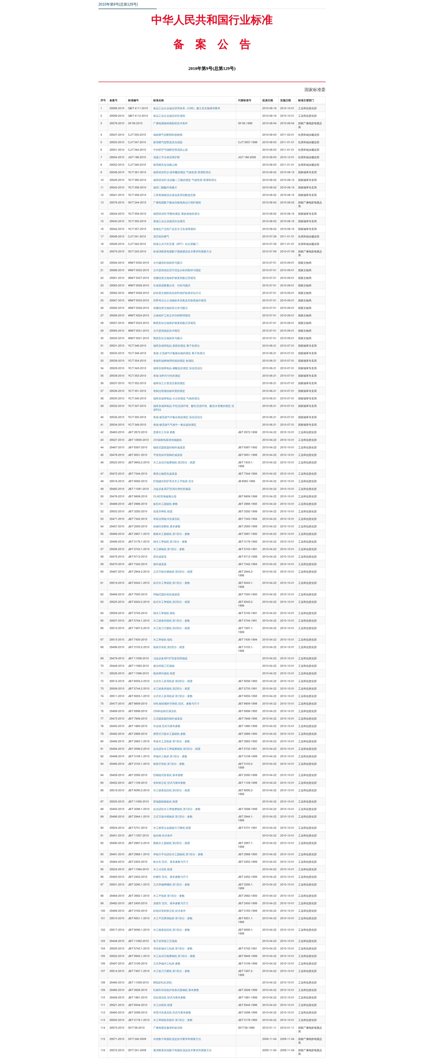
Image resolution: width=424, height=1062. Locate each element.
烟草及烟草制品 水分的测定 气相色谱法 (176, 398)
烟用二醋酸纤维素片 (165, 187)
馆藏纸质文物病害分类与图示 (170, 308)
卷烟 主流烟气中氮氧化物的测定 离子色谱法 (179, 353)
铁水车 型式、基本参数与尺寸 (170, 861)
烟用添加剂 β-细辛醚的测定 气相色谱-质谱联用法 (182, 172)
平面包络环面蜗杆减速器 (167, 455)
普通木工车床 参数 (164, 432)
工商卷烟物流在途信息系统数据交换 (174, 195)
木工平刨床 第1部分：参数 (169, 895)
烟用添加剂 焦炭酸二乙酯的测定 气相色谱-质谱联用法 (184, 180)
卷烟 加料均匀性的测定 (166, 375)
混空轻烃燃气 (161, 236)
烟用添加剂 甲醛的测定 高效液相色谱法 (176, 213)
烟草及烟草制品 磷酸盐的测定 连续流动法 (177, 368)
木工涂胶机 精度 (162, 1005)
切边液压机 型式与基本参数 (169, 997)
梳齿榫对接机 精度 (164, 673)
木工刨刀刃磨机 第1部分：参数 (171, 971)
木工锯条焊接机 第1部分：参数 (171, 620)
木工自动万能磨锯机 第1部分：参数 (174, 956)
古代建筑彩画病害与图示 (167, 262)
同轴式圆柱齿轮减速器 (166, 594)
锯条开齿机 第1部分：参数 (169, 763)
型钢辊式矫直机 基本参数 (168, 775)
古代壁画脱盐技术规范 (166, 330)
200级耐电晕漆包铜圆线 (167, 440)
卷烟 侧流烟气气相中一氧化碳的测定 (174, 424)
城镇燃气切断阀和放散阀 (167, 134)
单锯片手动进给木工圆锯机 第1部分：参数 (178, 854)
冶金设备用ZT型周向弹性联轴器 (172, 489)
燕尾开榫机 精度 (162, 511)
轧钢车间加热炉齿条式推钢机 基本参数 (176, 990)
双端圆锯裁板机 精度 (165, 801)
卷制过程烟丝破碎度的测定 (169, 391)
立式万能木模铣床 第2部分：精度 (173, 571)
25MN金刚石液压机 (164, 711)
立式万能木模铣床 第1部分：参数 (173, 816)
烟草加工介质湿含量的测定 (169, 383)
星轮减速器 (160, 556)
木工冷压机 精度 (162, 869)
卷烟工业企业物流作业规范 (169, 221)
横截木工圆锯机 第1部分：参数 (171, 534)
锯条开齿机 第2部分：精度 (169, 647)
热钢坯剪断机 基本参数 (166, 526)
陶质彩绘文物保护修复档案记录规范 (174, 323)
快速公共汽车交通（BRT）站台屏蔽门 (175, 244)
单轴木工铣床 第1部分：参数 (170, 756)
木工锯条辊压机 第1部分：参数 (171, 929)
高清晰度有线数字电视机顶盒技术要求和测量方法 (182, 1050)
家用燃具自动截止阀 (165, 164)
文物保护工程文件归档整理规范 (171, 315)
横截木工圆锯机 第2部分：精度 (171, 843)
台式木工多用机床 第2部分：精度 (173, 681)
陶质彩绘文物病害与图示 (167, 338)
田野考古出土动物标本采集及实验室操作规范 (179, 300)
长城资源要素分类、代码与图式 (171, 285)
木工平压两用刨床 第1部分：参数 (173, 918)
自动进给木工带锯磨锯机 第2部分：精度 (177, 748)
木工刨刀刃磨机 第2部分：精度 (171, 628)
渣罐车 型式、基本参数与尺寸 (170, 903)
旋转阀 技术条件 (162, 835)
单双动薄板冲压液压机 (166, 519)
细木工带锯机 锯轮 (164, 613)
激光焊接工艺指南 (163, 665)
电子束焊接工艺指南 (165, 941)
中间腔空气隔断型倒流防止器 (170, 149)
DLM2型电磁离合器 (164, 496)
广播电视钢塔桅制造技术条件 (170, 123)
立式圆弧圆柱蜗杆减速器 (167, 718)
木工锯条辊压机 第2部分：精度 (171, 790)
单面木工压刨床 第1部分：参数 (171, 741)
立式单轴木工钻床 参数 (166, 963)
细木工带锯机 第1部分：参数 (170, 541)
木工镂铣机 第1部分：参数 (169, 549)
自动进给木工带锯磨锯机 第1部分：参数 (177, 809)
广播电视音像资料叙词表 (167, 1027)
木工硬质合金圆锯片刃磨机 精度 (172, 827)
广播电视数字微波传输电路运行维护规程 (177, 202)
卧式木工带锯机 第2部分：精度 (171, 601)
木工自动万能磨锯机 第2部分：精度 (174, 462)
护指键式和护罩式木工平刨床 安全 (173, 481)
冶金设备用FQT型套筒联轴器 (170, 658)
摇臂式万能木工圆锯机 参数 (169, 733)
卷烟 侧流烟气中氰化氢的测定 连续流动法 (177, 417)
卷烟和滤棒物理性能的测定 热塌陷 (173, 360)
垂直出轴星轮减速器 (165, 473)
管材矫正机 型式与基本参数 (169, 782)
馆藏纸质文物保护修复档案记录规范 (174, 278)
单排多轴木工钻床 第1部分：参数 (173, 948)
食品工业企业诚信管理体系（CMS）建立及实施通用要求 (186, 108)
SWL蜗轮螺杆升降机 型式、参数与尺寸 (176, 703)
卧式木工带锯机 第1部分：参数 (171, 583)
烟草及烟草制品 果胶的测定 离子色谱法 (176, 345)
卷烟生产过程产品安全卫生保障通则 (174, 229)
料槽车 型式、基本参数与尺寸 (170, 876)
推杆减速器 (160, 564)
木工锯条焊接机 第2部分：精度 (171, 688)
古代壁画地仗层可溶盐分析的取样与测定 (177, 270)
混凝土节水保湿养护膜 (166, 157)
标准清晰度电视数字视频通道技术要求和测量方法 (182, 251)
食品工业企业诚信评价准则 (169, 115)
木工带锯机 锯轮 (162, 639)
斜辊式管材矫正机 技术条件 (169, 910)
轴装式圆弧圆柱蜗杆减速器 (169, 447)
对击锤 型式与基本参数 (166, 726)
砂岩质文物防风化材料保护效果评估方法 (177, 293)
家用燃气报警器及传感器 (167, 142)
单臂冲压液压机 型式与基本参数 (172, 1012)
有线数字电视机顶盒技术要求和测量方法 (177, 1039)
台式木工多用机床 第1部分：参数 (173, 696)
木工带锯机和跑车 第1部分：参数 (173, 1020)
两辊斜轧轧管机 (162, 982)
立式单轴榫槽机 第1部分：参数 (171, 884)
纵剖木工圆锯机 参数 (165, 504)
